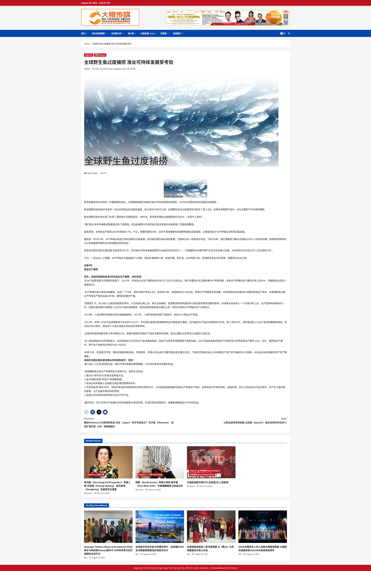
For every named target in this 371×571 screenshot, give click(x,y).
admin (87, 68)
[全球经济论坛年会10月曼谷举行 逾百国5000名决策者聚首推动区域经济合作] (160, 526)
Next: (255, 420)
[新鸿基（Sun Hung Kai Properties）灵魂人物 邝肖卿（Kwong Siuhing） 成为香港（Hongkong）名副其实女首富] (108, 462)
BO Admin (88, 493)
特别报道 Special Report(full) (202, 474)
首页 (83, 33)
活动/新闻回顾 (98, 33)
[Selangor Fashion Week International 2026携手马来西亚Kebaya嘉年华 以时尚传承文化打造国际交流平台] (108, 526)
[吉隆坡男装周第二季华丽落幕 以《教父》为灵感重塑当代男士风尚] (211, 526)
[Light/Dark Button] (283, 33)
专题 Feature (100, 55)
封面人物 (100, 474)
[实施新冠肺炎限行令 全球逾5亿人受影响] (211, 462)
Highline (88, 55)
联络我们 (177, 33)
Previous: (128, 422)
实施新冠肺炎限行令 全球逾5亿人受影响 (207, 482)
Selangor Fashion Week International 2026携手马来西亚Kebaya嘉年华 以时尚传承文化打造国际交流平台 (108, 550)
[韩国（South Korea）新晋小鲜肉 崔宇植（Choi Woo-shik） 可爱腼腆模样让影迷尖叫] (160, 462)
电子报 (131, 33)
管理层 (164, 33)
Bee (85, 557)
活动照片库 (116, 33)
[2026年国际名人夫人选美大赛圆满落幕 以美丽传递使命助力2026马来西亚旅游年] (262, 526)
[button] (289, 33)
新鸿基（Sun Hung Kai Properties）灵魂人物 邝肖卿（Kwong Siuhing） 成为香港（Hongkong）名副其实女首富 (107, 486)
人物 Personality (155, 474)
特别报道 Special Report (210, 470)
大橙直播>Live (147, 33)
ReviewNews (217, 568)
